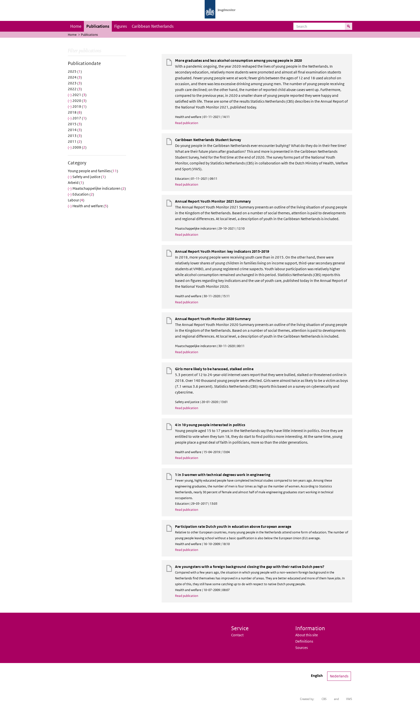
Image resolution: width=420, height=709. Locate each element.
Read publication (186, 123)
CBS (324, 699)
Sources (301, 647)
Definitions (304, 641)
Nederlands (339, 676)
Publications (97, 26)
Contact (237, 635)
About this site (306, 635)
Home (75, 26)
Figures (120, 26)
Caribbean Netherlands (153, 26)
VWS (349, 699)
